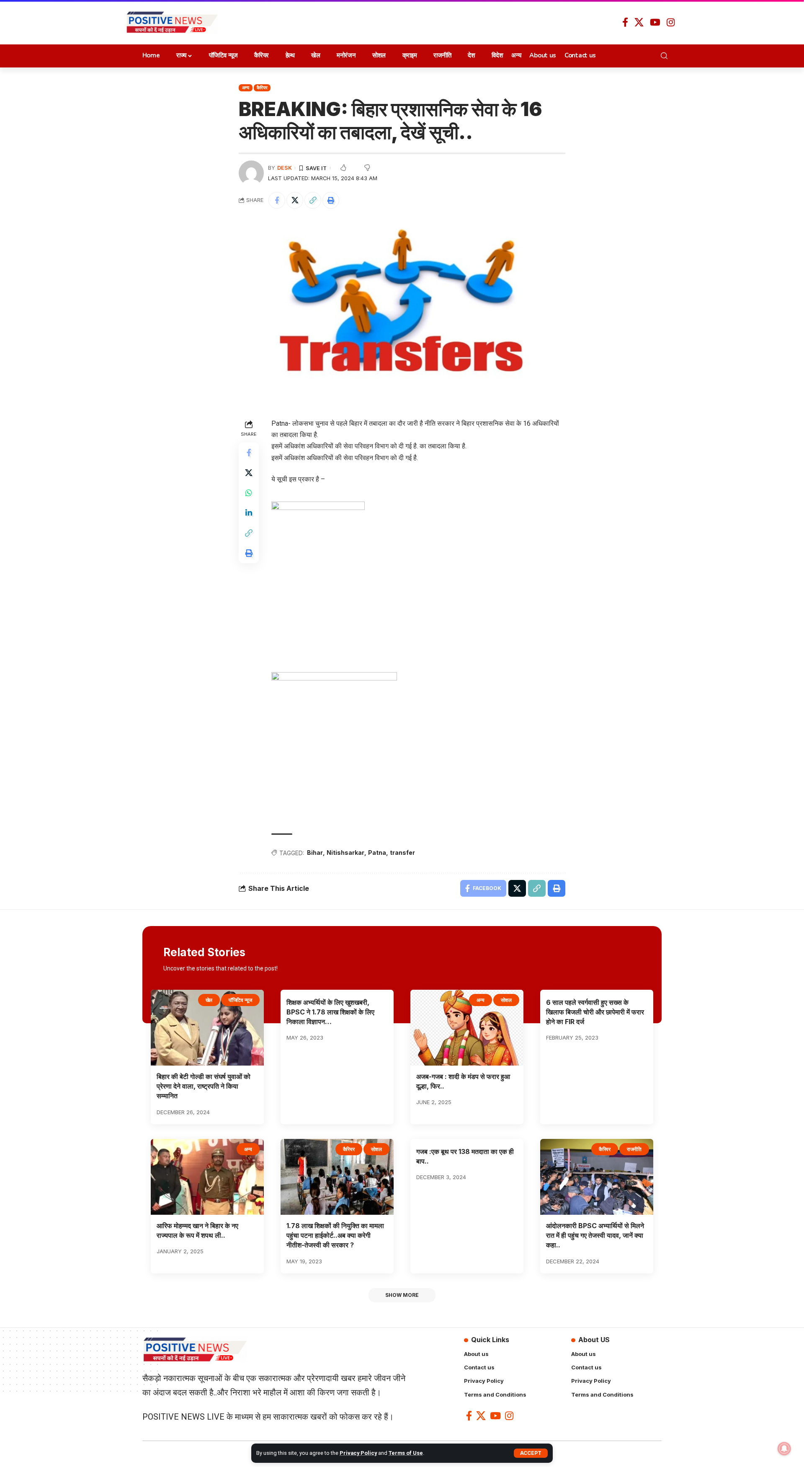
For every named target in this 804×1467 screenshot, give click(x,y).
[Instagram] (671, 22)
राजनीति (634, 1149)
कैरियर (262, 88)
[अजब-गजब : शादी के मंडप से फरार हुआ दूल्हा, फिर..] (466, 1028)
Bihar (315, 852)
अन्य (245, 88)
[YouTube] (655, 22)
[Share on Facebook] (276, 200)
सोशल (506, 1000)
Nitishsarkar (345, 852)
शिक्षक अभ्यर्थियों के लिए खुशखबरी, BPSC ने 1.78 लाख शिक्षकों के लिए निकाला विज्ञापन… (330, 1012)
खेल (209, 1000)
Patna (377, 852)
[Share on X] (294, 200)
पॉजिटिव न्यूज (240, 1000)
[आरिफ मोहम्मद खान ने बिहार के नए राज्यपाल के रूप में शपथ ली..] (207, 1177)
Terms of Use (406, 1453)
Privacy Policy (358, 1453)
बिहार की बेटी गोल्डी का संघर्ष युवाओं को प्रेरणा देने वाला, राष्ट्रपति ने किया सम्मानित (203, 1086)
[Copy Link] (312, 200)
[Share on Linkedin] (249, 513)
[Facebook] (625, 22)
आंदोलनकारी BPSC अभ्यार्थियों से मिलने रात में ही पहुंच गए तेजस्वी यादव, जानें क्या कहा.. (595, 1235)
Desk (284, 168)
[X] (639, 22)
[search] (666, 55)
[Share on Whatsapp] (249, 493)
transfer (402, 852)
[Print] (330, 200)
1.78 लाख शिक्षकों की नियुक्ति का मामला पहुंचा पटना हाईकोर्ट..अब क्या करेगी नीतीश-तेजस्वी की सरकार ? (335, 1235)
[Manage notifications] (784, 1448)
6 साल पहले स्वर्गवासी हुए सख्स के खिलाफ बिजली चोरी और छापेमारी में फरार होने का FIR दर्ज (595, 1012)
